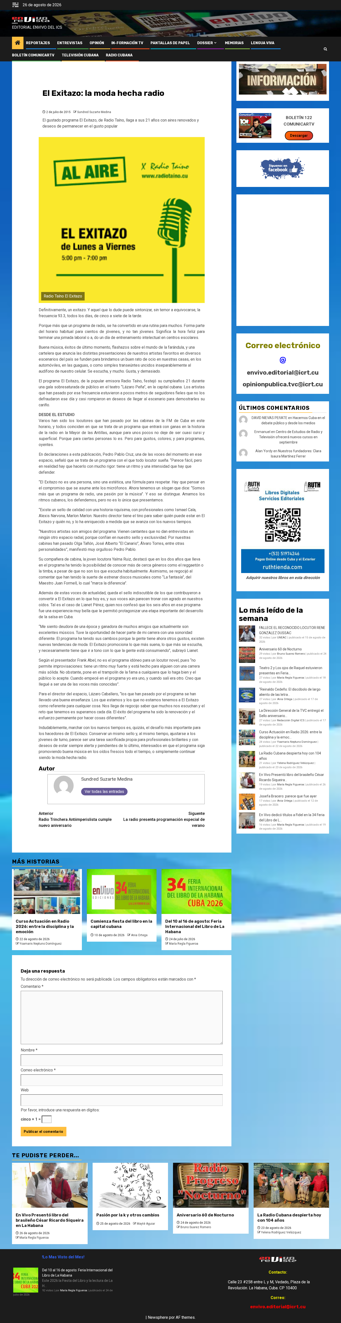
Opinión (97, 43)
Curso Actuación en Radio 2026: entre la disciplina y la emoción (45, 926)
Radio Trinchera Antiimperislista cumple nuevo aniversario (75, 819)
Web (25, 1090)
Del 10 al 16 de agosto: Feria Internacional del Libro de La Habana (194, 926)
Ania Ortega (139, 935)
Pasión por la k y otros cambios (127, 1215)
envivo (15, 23)
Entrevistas (69, 43)
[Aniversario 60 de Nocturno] (211, 1185)
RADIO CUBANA (119, 55)
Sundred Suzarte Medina (94, 112)
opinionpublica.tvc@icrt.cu (283, 384)
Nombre (29, 1050)
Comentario (32, 986)
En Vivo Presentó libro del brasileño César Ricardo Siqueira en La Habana (50, 1220)
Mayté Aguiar (146, 1223)
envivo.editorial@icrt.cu (283, 372)
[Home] (17, 43)
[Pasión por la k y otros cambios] (130, 1185)
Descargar (299, 136)
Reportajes (38, 43)
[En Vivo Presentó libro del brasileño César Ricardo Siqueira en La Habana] (247, 780)
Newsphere (158, 1317)
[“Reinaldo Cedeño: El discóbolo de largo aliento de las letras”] (247, 695)
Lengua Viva (262, 43)
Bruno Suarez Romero (291, 653)
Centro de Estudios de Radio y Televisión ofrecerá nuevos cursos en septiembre (291, 437)
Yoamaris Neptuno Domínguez (40, 943)
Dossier (205, 43)
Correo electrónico (38, 1070)
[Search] (325, 49)
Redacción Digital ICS (290, 720)
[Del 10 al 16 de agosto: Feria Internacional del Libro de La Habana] (196, 891)
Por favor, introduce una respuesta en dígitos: (60, 1110)
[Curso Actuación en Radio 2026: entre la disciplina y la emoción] (47, 891)
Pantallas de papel (170, 43)
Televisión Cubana (80, 55)
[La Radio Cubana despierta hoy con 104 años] (291, 1185)
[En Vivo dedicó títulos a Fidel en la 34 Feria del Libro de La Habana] (247, 820)
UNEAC (282, 637)
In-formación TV (127, 43)
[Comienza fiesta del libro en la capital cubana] (122, 891)
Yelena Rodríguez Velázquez (295, 763)
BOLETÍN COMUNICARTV (33, 55)
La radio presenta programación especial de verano (164, 819)
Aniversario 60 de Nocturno (280, 649)
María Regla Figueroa (183, 943)
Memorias (234, 43)
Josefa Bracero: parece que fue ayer (288, 796)
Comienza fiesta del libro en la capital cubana (121, 924)
